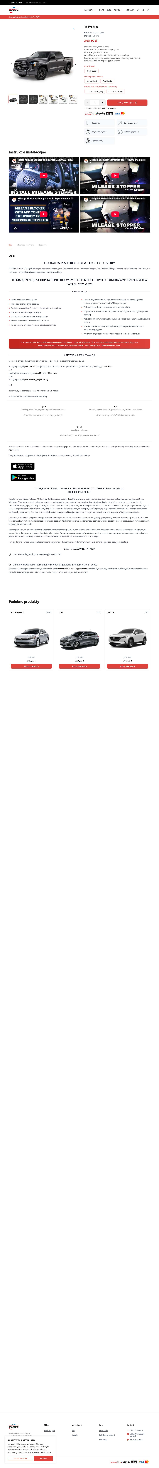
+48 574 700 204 (17, 2)
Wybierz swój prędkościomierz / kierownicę (100, 87)
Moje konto (103, 1431)
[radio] (91, 71)
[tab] (10, 245)
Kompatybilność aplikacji (93, 76)
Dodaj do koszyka (126, 102)
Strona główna (14, 17)
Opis (10, 245)
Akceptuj (43, 1458)
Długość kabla (89, 66)
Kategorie (88, 10)
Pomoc (117, 10)
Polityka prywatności (107, 1435)
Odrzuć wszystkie (20, 1458)
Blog (109, 10)
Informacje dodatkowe (25, 245)
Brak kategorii (26, 17)
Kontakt (130, 10)
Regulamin (103, 1439)
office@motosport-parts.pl (38, 2)
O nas (101, 10)
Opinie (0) (42, 245)
